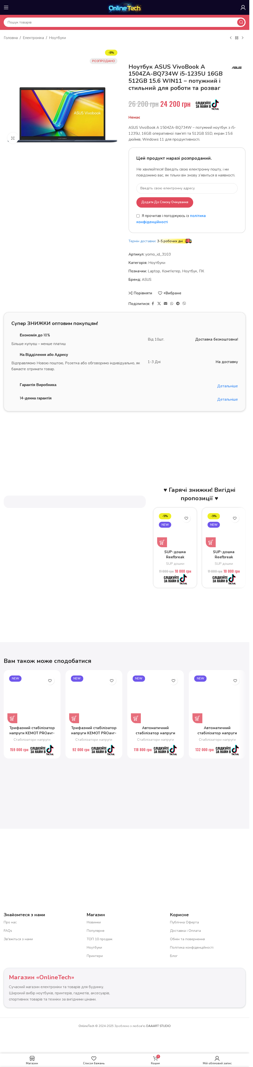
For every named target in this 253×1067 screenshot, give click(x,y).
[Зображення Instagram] (93, 860)
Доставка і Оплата (185, 930)
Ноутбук (189, 271)
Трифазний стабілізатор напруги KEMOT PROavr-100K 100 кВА (32, 733)
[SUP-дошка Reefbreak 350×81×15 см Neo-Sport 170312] (224, 529)
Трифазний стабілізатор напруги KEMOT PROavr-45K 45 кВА (94, 733)
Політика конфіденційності (191, 947)
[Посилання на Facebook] (153, 303)
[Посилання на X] (159, 303)
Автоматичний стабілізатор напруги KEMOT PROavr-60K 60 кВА (217, 735)
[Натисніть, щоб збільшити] (13, 138)
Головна (11, 37)
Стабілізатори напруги (32, 739)
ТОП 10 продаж (99, 939)
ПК (201, 271)
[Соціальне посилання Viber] (184, 303)
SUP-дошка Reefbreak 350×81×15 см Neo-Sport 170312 (223, 559)
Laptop (154, 271)
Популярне (96, 930)
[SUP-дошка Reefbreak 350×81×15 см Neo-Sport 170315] (175, 529)
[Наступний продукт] (243, 38)
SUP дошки (175, 563)
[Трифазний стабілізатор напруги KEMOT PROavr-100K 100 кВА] (32, 698)
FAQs (8, 930)
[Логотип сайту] (124, 7)
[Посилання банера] (125, 438)
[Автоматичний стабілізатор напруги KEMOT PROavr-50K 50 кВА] (155, 698)
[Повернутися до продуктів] (237, 38)
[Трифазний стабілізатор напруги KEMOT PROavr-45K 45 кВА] (94, 698)
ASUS (146, 279)
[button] (162, 542)
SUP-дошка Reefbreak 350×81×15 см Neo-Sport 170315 (175, 559)
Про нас (10, 922)
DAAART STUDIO (158, 1026)
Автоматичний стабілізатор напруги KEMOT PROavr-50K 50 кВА (155, 735)
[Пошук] (241, 22)
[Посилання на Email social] (165, 303)
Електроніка (33, 37)
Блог (174, 956)
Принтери (95, 956)
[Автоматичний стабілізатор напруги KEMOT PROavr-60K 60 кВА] (217, 698)
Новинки (94, 922)
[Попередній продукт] (231, 38)
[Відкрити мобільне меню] (6, 7)
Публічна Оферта (184, 922)
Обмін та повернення (187, 939)
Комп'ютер (171, 271)
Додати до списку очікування (164, 202)
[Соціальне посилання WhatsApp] (172, 303)
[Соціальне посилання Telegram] (178, 303)
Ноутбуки (57, 37)
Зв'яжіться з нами (18, 939)
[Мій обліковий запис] (243, 7)
